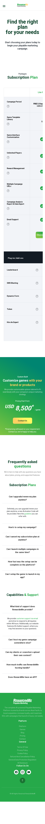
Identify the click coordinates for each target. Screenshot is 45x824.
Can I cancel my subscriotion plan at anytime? (22, 538)
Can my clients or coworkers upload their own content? (23, 653)
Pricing (22, 736)
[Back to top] (22, 780)
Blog (22, 733)
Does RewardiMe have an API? (22, 677)
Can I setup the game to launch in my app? (22, 575)
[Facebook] (16, 772)
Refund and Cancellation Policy (22, 757)
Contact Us (22, 421)
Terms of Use (22, 747)
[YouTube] (28, 772)
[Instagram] (22, 772)
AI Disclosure (23, 763)
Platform (22, 726)
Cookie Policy (22, 753)
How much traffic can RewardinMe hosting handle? (22, 666)
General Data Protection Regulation (22, 760)
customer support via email (27, 618)
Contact (22, 739)
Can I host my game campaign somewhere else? (22, 641)
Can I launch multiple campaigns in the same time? (22, 550)
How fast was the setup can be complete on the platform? (22, 563)
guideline (27, 514)
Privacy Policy (22, 750)
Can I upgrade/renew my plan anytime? (22, 498)
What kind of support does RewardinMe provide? (22, 608)
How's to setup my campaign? (22, 527)
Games (22, 729)
